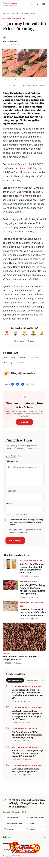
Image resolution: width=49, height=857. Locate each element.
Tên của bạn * (11, 491)
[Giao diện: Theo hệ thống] (32, 4)
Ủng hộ (24, 422)
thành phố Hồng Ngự (31, 168)
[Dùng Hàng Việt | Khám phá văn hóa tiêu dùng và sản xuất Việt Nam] (5, 799)
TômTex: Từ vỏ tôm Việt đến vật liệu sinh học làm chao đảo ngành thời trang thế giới (27, 753)
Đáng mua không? (28, 582)
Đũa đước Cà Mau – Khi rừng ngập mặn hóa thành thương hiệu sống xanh (33, 612)
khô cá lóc (22, 358)
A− (5, 85)
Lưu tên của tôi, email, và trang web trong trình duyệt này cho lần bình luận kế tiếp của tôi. (26, 522)
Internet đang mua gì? (28, 13)
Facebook (22, 456)
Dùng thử (15, 13)
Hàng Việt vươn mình (23, 373)
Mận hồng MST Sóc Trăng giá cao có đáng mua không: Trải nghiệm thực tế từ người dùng (32, 589)
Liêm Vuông (8, 363)
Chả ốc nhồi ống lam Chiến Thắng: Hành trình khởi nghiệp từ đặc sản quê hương (27, 735)
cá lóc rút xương (9, 358)
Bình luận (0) (10, 456)
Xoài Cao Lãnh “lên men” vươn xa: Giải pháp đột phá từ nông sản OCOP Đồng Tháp (32, 568)
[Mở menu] (43, 4)
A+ (14, 85)
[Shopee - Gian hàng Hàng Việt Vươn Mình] (24, 847)
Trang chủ (6, 13)
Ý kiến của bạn (11, 461)
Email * (8, 503)
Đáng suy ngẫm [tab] (32, 680)
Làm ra (6, 653)
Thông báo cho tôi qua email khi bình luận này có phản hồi (25, 531)
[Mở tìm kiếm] (38, 4)
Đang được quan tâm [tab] (15, 680)
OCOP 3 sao (16, 191)
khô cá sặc (34, 358)
